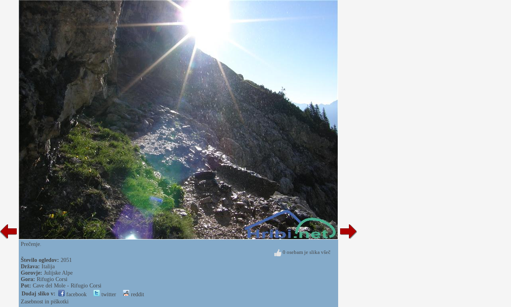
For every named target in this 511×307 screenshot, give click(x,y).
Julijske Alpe (58, 273)
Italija (48, 266)
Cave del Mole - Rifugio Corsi (67, 286)
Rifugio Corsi (52, 279)
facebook (76, 294)
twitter (108, 294)
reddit (136, 294)
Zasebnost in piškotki (45, 302)
